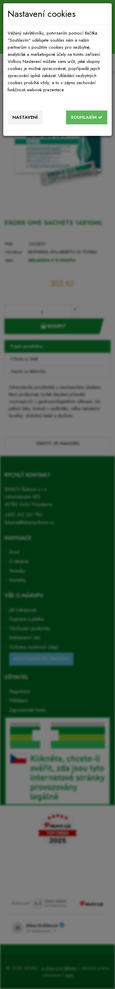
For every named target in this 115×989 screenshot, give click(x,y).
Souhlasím (84, 117)
